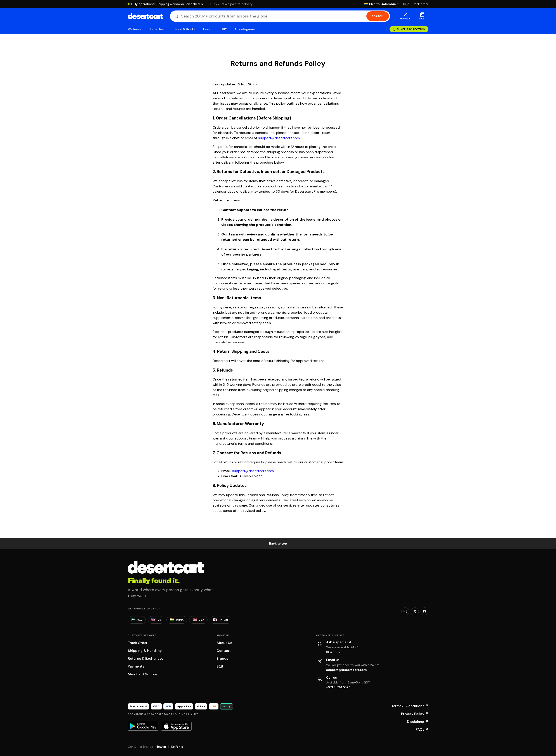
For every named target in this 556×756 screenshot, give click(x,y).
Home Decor (158, 29)
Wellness (134, 29)
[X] (415, 611)
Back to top (278, 543)
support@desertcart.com (279, 138)
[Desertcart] (145, 16)
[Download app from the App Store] (176, 726)
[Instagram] (405, 611)
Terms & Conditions (409, 706)
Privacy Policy (414, 713)
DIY (224, 29)
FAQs (422, 729)
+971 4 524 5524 (338, 687)
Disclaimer (417, 721)
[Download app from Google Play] (143, 726)
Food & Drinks (185, 29)
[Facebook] (424, 611)
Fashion (208, 29)
